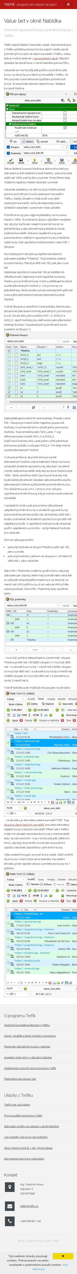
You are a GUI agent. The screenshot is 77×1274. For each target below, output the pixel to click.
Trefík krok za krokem (17, 1104)
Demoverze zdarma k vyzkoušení (24, 1158)
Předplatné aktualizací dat (20, 1078)
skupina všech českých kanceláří (24, 824)
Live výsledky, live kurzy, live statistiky (26, 1137)
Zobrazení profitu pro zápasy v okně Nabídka (31, 1126)
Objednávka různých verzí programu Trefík (30, 1068)
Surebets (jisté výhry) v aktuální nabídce (28, 1057)
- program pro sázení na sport (30, 4)
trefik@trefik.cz (29, 1206)
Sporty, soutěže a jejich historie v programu (30, 1035)
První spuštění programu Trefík (23, 1115)
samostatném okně (46, 58)
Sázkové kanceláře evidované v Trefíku (27, 1025)
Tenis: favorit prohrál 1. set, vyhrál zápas (28, 1148)
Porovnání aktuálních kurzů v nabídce (27, 1046)
